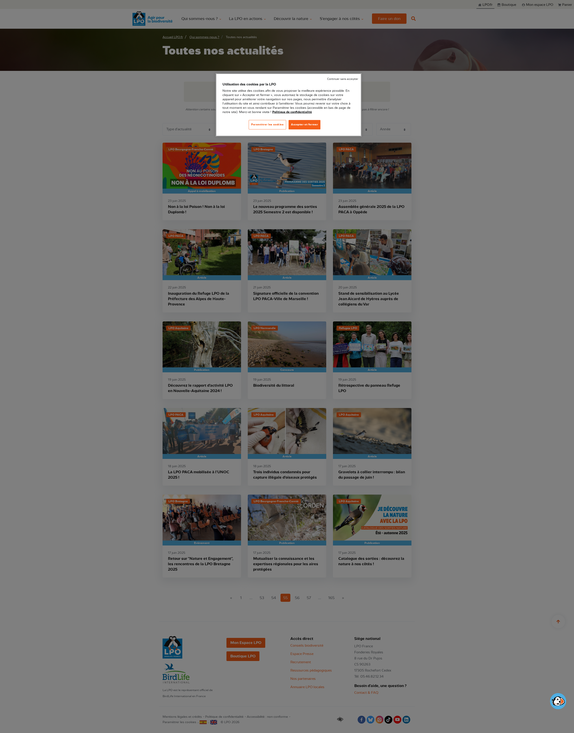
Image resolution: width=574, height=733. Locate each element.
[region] (288, 104)
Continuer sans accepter (342, 79)
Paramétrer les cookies (267, 124)
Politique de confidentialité (292, 112)
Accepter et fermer (304, 124)
